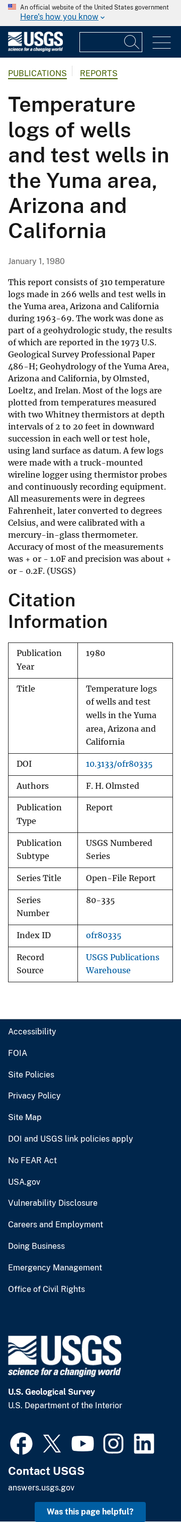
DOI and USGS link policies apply (70, 1139)
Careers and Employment (55, 1224)
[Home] (35, 49)
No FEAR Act (32, 1160)
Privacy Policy (34, 1096)
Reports (99, 73)
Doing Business (36, 1246)
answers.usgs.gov (41, 1487)
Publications (37, 73)
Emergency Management (55, 1267)
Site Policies (31, 1074)
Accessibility (32, 1031)
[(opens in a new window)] (21, 1442)
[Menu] (161, 43)
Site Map (25, 1117)
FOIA (17, 1053)
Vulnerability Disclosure (53, 1203)
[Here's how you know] (90, 13)
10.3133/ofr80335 (119, 764)
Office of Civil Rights (46, 1289)
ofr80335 (104, 935)
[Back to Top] (144, 1485)
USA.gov (24, 1182)
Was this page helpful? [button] (90, 1511)
